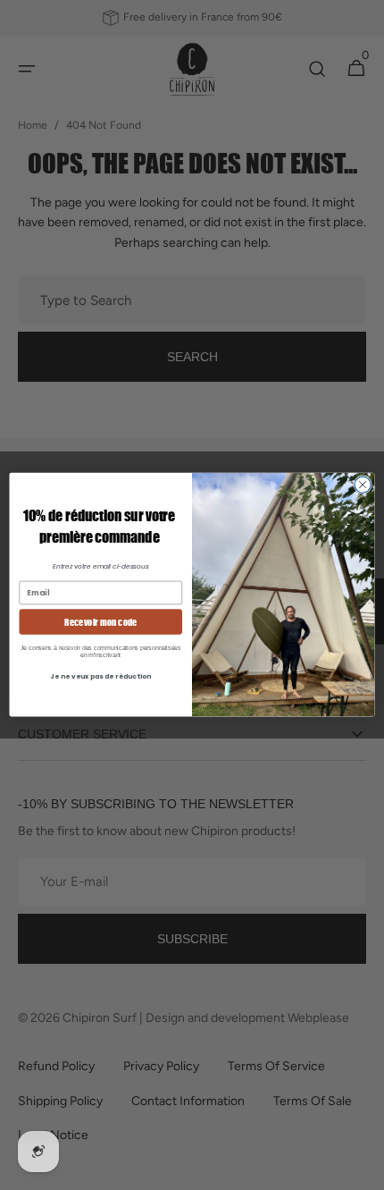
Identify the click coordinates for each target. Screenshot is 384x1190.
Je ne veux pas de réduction (100, 676)
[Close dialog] (363, 485)
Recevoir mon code (100, 622)
